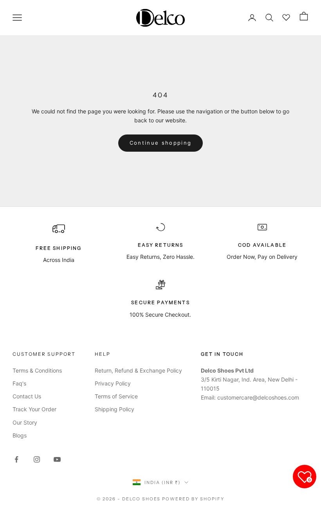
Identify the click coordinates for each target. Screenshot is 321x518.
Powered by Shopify (193, 499)
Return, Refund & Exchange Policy (138, 370)
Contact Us (27, 396)
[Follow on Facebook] (16, 459)
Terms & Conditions (37, 370)
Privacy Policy (113, 383)
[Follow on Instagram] (37, 459)
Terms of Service (116, 396)
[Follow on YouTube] (57, 459)
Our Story (25, 422)
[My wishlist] (286, 16)
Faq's (19, 383)
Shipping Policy (114, 409)
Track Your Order (34, 409)
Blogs (20, 435)
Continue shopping (161, 143)
